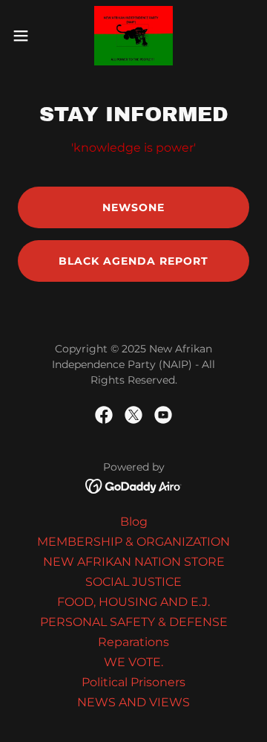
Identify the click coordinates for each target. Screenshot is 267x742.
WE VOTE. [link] (133, 662)
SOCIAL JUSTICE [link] (133, 582)
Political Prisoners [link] (133, 682)
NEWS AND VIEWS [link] (133, 702)
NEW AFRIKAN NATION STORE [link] (134, 562)
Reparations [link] (133, 642)
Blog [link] (134, 521)
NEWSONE (133, 207)
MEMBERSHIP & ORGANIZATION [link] (133, 542)
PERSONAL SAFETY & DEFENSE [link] (134, 622)
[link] (134, 35)
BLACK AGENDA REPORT (133, 261)
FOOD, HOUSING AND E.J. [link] (133, 602)
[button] (25, 36)
